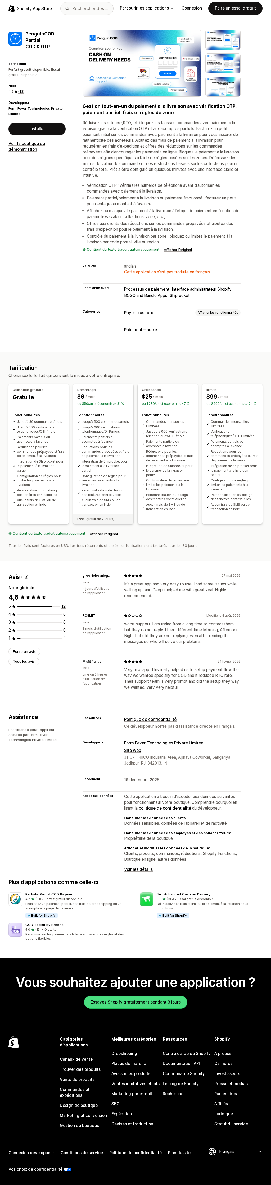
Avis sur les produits (130, 1073)
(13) (21, 91)
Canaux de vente (76, 1059)
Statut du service (231, 1123)
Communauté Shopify (184, 1073)
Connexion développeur (31, 1152)
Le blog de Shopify (181, 1083)
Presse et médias (231, 1083)
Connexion (192, 8)
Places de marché (128, 1063)
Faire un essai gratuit (235, 8)
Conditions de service (82, 1152)
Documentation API (181, 1063)
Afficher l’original (178, 249)
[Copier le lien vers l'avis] (113, 576)
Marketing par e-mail (131, 1093)
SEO (115, 1103)
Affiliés (221, 1103)
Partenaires (225, 1093)
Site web (132, 750)
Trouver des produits (80, 1069)
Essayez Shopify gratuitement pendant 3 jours (136, 1002)
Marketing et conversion (83, 1115)
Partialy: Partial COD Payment (50, 894)
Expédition (121, 1113)
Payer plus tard (138, 312)
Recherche (173, 1093)
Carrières (223, 1063)
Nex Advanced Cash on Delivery (183, 894)
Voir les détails (138, 869)
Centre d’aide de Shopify (187, 1053)
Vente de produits (77, 1079)
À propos (222, 1053)
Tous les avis (24, 661)
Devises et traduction (132, 1123)
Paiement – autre (140, 329)
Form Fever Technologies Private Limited (164, 742)
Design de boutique (79, 1105)
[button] (69, 905)
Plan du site (179, 1152)
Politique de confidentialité (150, 719)
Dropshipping (124, 1053)
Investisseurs (227, 1073)
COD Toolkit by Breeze (44, 924)
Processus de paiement (146, 289)
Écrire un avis (24, 651)
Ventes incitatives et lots (135, 1083)
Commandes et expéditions (74, 1092)
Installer (37, 128)
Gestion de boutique (79, 1125)
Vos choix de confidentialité (35, 1169)
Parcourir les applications (144, 8)
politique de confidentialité (165, 808)
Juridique (223, 1113)
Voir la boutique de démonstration (26, 146)
